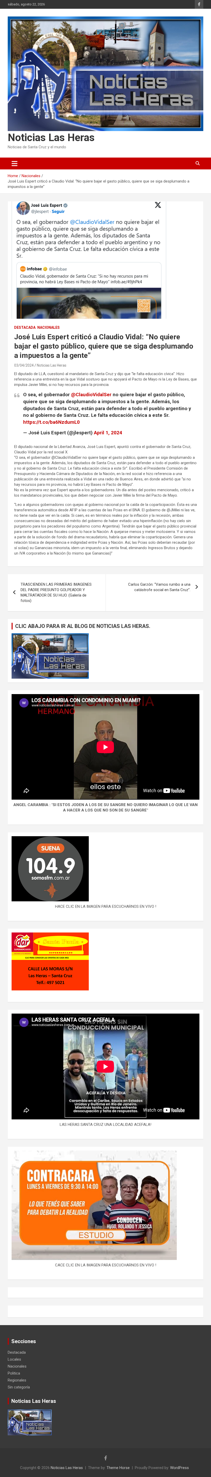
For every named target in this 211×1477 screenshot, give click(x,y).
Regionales (17, 1380)
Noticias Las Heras (51, 138)
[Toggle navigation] (14, 163)
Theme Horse (118, 1467)
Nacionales (48, 327)
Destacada (25, 327)
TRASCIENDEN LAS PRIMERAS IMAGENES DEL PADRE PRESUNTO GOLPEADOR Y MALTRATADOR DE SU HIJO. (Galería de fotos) (56, 592)
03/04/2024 (24, 365)
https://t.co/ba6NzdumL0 (51, 422)
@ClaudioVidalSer (91, 395)
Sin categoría (19, 1387)
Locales (14, 1359)
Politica (14, 1373)
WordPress (179, 1467)
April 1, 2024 (108, 433)
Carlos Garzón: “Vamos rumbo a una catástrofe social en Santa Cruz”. (159, 587)
